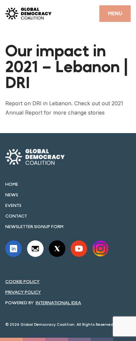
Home (11, 184)
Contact (16, 216)
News (11, 195)
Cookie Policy (22, 281)
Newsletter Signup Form (34, 226)
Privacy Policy (23, 292)
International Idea (58, 303)
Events (13, 205)
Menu (115, 13)
